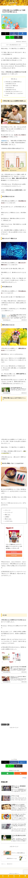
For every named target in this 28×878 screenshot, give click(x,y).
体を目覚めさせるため (11, 83)
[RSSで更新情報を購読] (20, 773)
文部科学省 (4, 140)
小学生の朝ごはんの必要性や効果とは (13, 81)
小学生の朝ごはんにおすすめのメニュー (13, 91)
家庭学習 (4, 724)
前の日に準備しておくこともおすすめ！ (15, 93)
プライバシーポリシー (14, 873)
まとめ (6, 95)
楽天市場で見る (14, 552)
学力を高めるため (10, 87)
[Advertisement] (14, 420)
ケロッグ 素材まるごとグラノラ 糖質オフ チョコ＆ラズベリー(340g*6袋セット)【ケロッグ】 (14, 546)
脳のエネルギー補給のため (12, 85)
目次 (12, 78)
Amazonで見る (14, 555)
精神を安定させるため (11, 89)
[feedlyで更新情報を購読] (7, 773)
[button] (18, 37)
